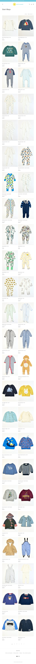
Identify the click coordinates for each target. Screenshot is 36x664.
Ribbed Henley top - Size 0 (21, 637)
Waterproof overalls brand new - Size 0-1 (23, 559)
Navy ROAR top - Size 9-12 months (22, 611)
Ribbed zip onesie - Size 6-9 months (6, 324)
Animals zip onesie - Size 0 (5, 115)
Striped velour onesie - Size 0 (6, 350)
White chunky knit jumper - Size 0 (6, 37)
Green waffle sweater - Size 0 (6, 63)
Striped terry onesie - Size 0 (21, 324)
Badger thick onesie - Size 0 (21, 63)
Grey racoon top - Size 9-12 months (6, 637)
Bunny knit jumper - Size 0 (21, 402)
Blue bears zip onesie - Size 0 (22, 115)
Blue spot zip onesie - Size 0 (21, 141)
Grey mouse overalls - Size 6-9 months (7, 585)
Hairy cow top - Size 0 (5, 611)
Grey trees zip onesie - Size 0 (5, 141)
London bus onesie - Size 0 (5, 89)
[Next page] (24, 644)
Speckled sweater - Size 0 (21, 428)
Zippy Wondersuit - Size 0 (5, 246)
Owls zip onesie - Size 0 (21, 298)
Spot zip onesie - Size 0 (21, 272)
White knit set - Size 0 (21, 585)
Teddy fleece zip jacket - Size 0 (6, 559)
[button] (3, 4)
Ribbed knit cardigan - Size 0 (6, 428)
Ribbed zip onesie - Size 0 (21, 89)
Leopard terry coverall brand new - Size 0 (23, 376)
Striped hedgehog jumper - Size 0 (22, 37)
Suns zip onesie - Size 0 (5, 298)
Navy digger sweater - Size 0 (5, 402)
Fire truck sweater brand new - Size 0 (23, 454)
